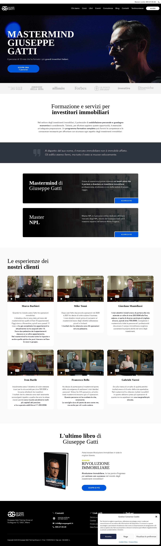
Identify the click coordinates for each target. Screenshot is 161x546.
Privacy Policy (133, 542)
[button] (156, 516)
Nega (126, 536)
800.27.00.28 (151, 2)
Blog (117, 8)
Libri (91, 8)
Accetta (108, 536)
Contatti (125, 8)
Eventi (98, 8)
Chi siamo (75, 8)
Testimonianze (137, 8)
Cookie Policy (123, 542)
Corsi (84, 8)
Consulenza (108, 8)
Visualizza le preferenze (146, 536)
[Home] (8, 8)
